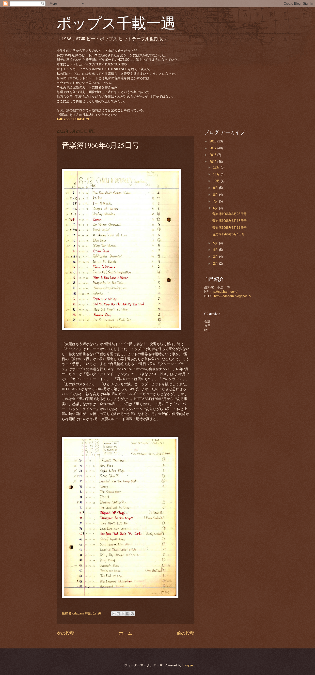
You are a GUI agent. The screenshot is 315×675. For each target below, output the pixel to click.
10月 (217, 181)
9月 (216, 188)
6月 (216, 208)
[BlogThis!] (118, 613)
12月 (217, 167)
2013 (213, 155)
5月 (216, 243)
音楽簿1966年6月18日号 (229, 221)
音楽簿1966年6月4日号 (228, 234)
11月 (217, 174)
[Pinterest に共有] (132, 613)
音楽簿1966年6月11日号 (229, 228)
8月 (216, 195)
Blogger (187, 665)
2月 (216, 263)
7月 (216, 201)
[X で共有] (123, 613)
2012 (213, 162)
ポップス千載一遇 (116, 22)
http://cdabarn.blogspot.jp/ (232, 296)
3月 (216, 257)
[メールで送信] (113, 613)
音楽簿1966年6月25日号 (229, 214)
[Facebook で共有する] (127, 613)
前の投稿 (185, 633)
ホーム (125, 633)
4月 (216, 250)
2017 (213, 148)
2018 (213, 141)
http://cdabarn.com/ (223, 291)
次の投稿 (65, 633)
